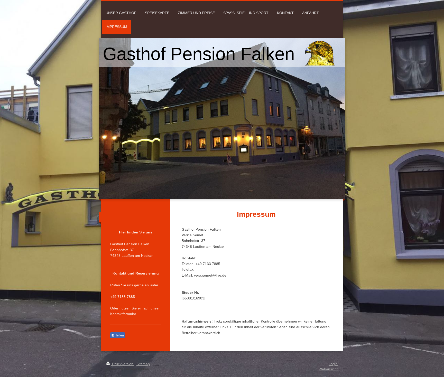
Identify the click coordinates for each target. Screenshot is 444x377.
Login (333, 364)
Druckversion (122, 364)
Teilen (119, 335)
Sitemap (143, 364)
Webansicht (328, 369)
